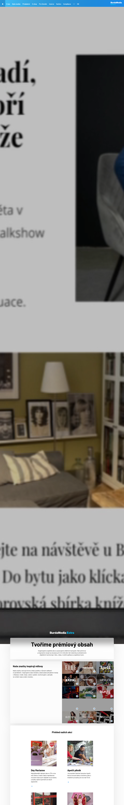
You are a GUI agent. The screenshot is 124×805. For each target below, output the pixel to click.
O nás (8, 4)
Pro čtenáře (43, 4)
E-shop (34, 4)
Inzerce (51, 4)
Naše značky (16, 4)
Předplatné (26, 4)
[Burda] (117, 3)
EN (78, 4)
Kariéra (58, 4)
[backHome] (2, 3)
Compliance (67, 4)
